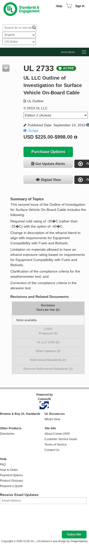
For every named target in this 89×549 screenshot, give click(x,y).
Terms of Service (55, 444)
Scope (33, 130)
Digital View (51, 180)
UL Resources (54, 414)
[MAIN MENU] (82, 52)
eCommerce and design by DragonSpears (62, 541)
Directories (7, 433)
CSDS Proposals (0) (48, 331)
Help (59, 6)
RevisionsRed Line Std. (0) (48, 308)
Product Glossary (11, 480)
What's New (52, 419)
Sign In (80, 6)
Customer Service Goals (60, 439)
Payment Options (11, 475)
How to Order (9, 470)
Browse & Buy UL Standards (20, 414)
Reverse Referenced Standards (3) (48, 369)
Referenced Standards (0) (48, 360)
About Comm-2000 (57, 433)
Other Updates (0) (48, 351)
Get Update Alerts (50, 164)
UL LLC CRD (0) (48, 342)
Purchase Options (48, 152)
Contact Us (51, 450)
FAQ (3, 464)
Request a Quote (11, 486)
